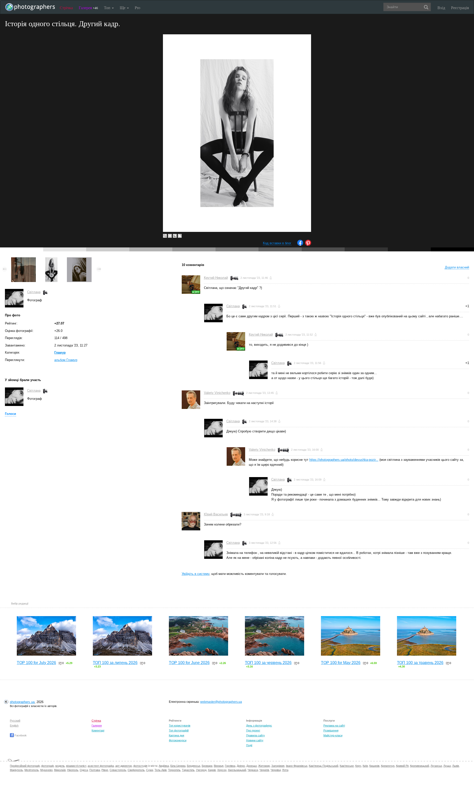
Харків (212, 769)
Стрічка (66, 7)
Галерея (88, 7)
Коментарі (98, 730)
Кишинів (374, 765)
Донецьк (251, 765)
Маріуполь (16, 769)
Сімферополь (136, 769)
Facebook (20, 735)
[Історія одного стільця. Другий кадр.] (51, 260)
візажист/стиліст (76, 765)
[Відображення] (23, 260)
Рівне (104, 769)
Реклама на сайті (334, 725)
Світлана (33, 292)
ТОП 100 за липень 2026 (115, 663)
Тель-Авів (161, 769)
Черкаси (253, 769)
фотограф (47, 765)
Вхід (441, 7)
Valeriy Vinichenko (217, 393)
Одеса (84, 769)
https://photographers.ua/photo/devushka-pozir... (343, 460)
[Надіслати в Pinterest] (308, 244)
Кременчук (388, 765)
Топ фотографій (179, 730)
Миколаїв (60, 769)
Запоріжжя (277, 765)
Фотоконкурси (177, 740)
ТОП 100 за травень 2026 (420, 663)
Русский (15, 720)
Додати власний (457, 267)
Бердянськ (193, 765)
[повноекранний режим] (180, 236)
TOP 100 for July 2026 (36, 663)
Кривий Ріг (402, 765)
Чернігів (264, 769)
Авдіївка (164, 765)
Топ (107, 7)
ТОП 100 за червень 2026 (268, 663)
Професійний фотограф (25, 765)
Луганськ (436, 765)
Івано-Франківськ (296, 765)
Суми (149, 769)
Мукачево (46, 769)
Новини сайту (254, 740)
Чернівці (276, 769)
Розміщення (330, 730)
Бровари (207, 765)
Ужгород (201, 769)
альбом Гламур (65, 360)
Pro (137, 7)
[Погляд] (79, 260)
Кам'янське (347, 765)
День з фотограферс (259, 725)
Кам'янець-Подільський (323, 765)
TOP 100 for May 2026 (340, 663)
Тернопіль (174, 769)
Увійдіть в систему (195, 574)
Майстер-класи (332, 735)
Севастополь (118, 769)
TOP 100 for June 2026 (189, 663)
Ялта (285, 769)
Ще (123, 7)
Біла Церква (177, 765)
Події (249, 745)
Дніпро (241, 765)
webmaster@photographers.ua (221, 702)
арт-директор (123, 765)
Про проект (253, 730)
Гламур (60, 352)
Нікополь (72, 769)
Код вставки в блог (277, 243)
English (14, 725)
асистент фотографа (101, 765)
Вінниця (218, 765)
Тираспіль (188, 769)
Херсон (221, 769)
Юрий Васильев (216, 514)
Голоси (10, 414)
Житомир (264, 765)
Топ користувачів (179, 725)
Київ (365, 765)
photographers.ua (22, 702)
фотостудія (140, 765)
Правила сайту (255, 735)
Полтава (94, 769)
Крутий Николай (216, 278)
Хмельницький (237, 769)
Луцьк (447, 765)
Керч (358, 765)
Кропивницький (419, 765)
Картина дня (176, 735)
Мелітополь (31, 769)
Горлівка (230, 765)
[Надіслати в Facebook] (300, 244)
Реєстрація (460, 7)
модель (60, 765)
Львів (455, 765)
